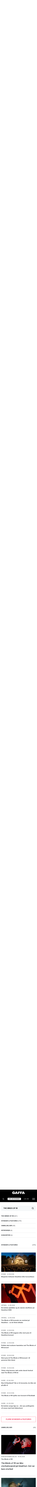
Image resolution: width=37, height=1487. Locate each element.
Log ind (26, 1198)
